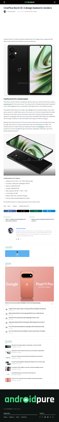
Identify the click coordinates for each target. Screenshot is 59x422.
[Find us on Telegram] (45, 417)
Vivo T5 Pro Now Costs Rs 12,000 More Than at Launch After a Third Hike (27, 331)
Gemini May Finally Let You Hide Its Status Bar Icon (24, 372)
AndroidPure (9, 408)
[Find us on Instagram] (50, 417)
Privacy (5, 417)
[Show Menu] (4, 2)
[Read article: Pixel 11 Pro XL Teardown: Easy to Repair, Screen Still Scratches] (8, 380)
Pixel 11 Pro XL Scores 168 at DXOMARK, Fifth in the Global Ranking (22, 303)
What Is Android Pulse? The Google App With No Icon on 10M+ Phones (26, 313)
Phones (35, 11)
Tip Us (17, 417)
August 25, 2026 (16, 346)
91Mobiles (41, 126)
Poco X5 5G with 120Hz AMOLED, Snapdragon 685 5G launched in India (26, 326)
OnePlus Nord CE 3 (24, 206)
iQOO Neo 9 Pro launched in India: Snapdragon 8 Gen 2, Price (24, 317)
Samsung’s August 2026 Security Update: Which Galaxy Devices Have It (27, 322)
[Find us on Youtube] (47, 417)
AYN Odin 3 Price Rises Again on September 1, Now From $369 (26, 345)
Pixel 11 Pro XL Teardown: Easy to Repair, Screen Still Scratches (27, 378)
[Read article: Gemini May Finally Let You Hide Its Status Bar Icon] (8, 374)
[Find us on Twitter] (42, 417)
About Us (11, 417)
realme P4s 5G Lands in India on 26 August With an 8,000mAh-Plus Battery (27, 308)
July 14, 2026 (21, 11)
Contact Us (24, 417)
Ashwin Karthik (11, 11)
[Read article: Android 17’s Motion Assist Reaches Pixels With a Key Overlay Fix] (8, 358)
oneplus (15, 206)
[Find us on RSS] (52, 417)
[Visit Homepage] (29, 2)
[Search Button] (54, 2)
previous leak (8, 104)
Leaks (27, 11)
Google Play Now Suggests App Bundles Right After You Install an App (28, 361)
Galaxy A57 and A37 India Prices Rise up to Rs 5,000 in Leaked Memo (28, 350)
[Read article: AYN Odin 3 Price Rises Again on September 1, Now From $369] (8, 347)
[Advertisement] (29, 24)
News (30, 11)
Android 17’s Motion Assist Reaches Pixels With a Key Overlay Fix (27, 356)
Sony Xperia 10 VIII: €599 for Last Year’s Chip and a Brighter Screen (27, 367)
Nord (9, 206)
